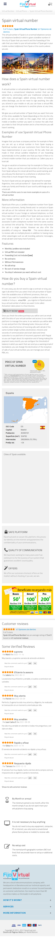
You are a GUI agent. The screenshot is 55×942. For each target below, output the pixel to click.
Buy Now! (15, 311)
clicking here (14, 375)
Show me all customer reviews (14, 786)
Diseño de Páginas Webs (13, 932)
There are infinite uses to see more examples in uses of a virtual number (26, 194)
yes (30, 663)
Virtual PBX (27, 230)
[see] (30, 255)
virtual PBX (22, 300)
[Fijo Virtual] (28, 3)
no (35, 663)
